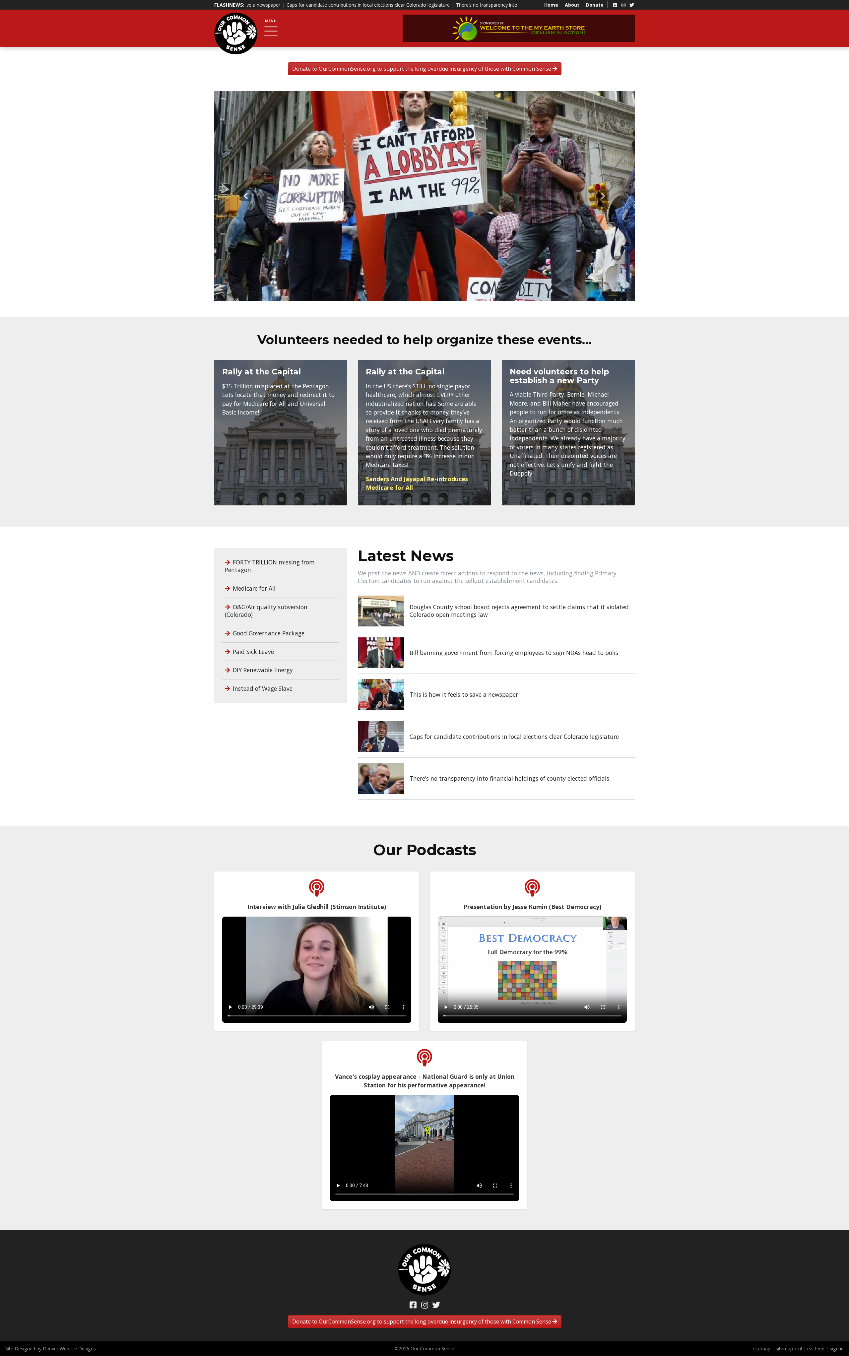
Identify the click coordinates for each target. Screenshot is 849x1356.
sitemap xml (789, 1348)
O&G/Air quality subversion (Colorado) (266, 610)
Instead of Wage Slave (262, 688)
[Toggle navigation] (271, 31)
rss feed (815, 1348)
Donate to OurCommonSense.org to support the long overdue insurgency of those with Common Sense (422, 68)
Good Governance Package (267, 633)
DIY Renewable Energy (262, 670)
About (572, 5)
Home (551, 5)
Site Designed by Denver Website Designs (50, 1348)
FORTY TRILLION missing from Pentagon (270, 566)
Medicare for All (253, 588)
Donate (595, 5)
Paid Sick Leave (252, 651)
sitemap (761, 1348)
